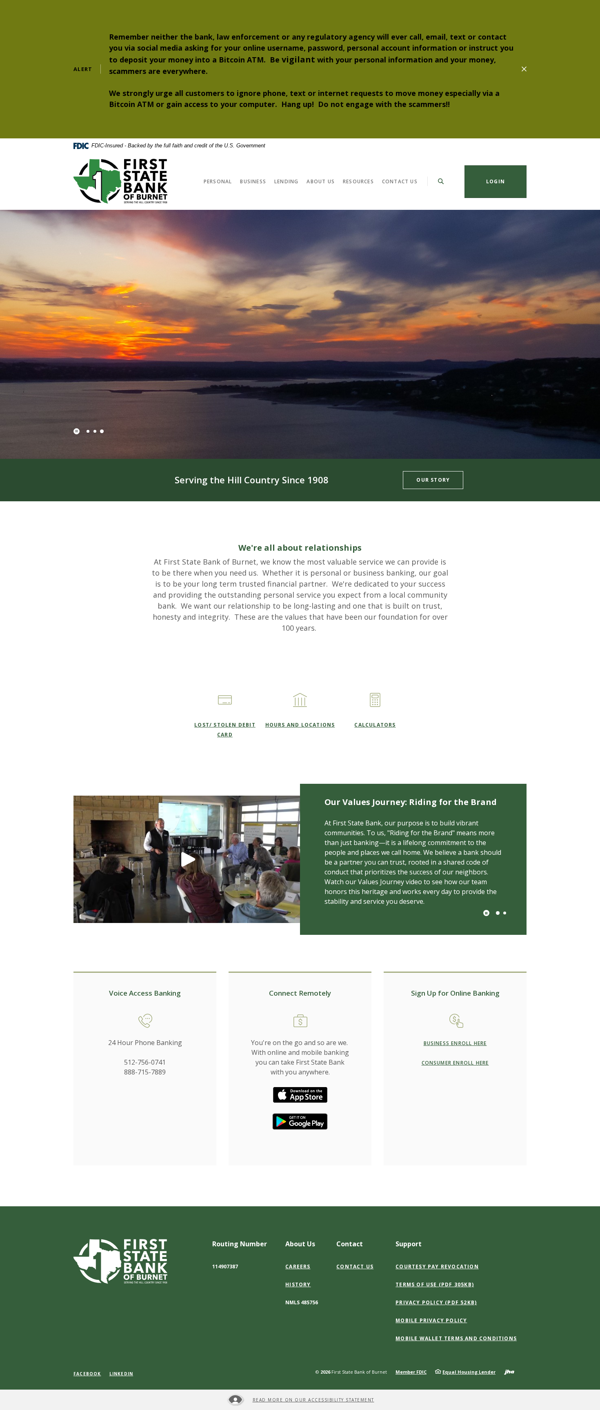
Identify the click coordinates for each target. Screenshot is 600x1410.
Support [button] (409, 1243)
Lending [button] (286, 181)
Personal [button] (218, 181)
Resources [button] (358, 181)
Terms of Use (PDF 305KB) (437, 1284)
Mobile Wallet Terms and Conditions (458, 1338)
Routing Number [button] (239, 1243)
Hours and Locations (300, 724)
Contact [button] (349, 1243)
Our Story (433, 479)
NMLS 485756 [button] (301, 1302)
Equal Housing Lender (469, 1372)
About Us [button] (321, 181)
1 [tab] (88, 431)
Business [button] (253, 181)
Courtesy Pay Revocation (439, 1266)
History (298, 1284)
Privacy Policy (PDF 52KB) (438, 1302)
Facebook (87, 1374)
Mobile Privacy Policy (431, 1320)
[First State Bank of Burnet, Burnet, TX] (120, 181)
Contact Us (354, 1266)
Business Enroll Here (455, 1043)
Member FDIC (411, 1372)
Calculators (375, 724)
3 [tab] (102, 431)
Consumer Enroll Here (455, 1062)
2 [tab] (94, 431)
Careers (297, 1266)
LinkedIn (121, 1374)
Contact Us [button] (400, 181)
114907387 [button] (225, 1266)
